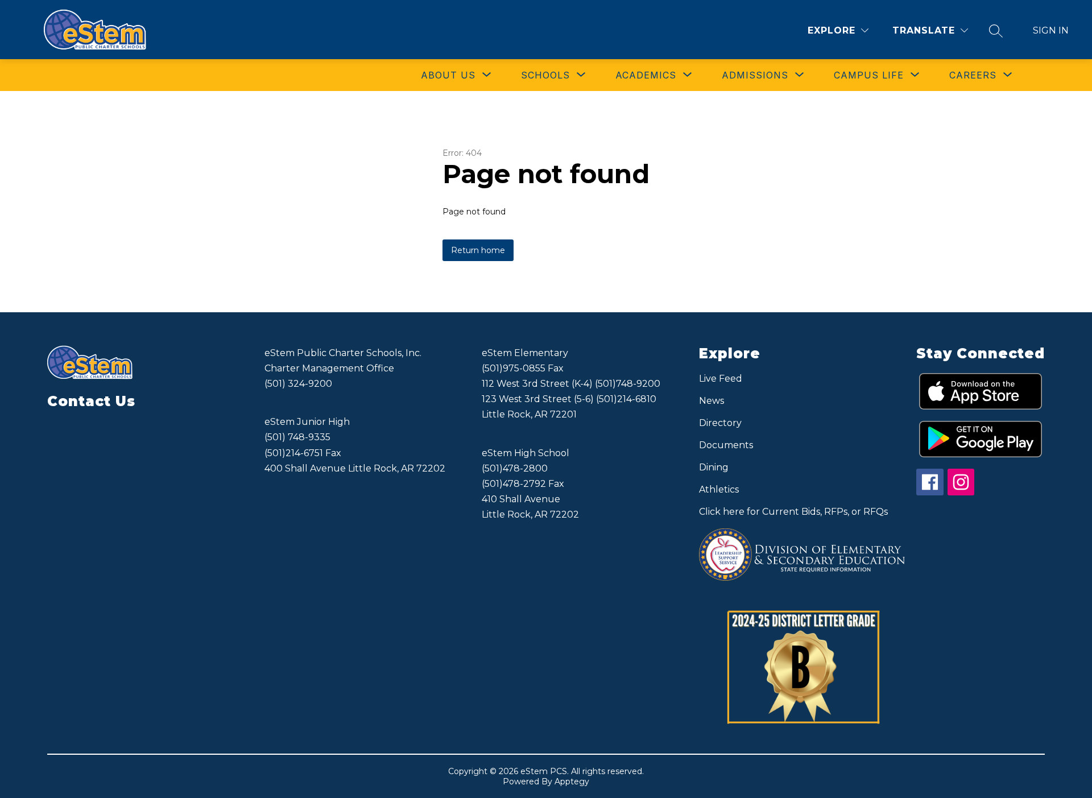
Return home (478, 250)
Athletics (719, 489)
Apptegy (572, 781)
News (711, 400)
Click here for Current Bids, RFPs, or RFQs (793, 511)
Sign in (1051, 30)
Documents (726, 445)
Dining (714, 467)
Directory (720, 422)
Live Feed (720, 378)
